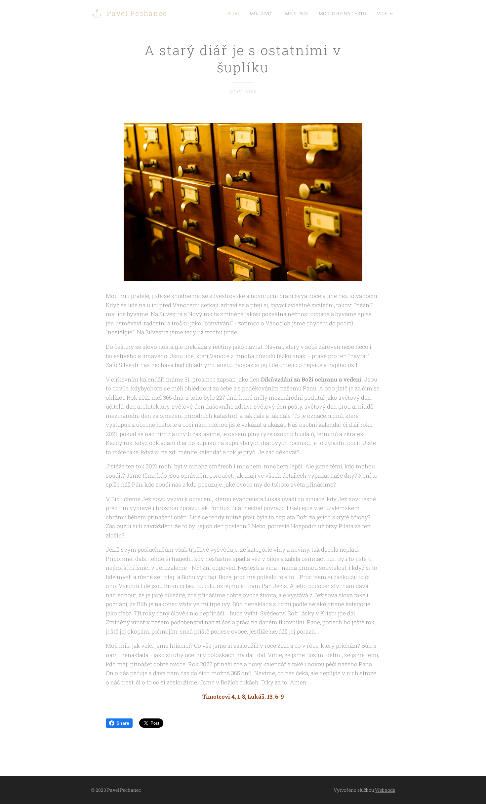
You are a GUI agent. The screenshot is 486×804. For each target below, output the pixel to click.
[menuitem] (234, 13)
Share (122, 723)
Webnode (385, 790)
